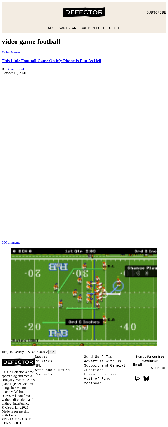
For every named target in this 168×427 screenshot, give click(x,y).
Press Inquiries (100, 374)
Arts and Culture (78, 28)
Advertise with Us (102, 361)
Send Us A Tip (98, 356)
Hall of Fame (97, 378)
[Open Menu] (6, 12)
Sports (54, 28)
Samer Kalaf (15, 69)
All (117, 28)
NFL (38, 365)
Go (52, 352)
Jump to (7, 352)
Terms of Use (14, 423)
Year (34, 352)
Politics (105, 28)
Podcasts (43, 374)
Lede (12, 415)
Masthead (93, 383)
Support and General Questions (105, 367)
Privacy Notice (16, 419)
